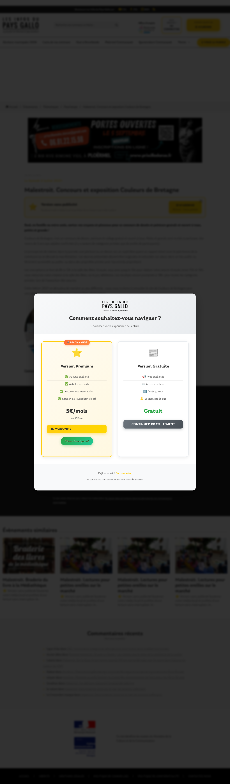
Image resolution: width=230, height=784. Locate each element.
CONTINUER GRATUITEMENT (153, 424)
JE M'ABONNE (61, 429)
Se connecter (124, 473)
